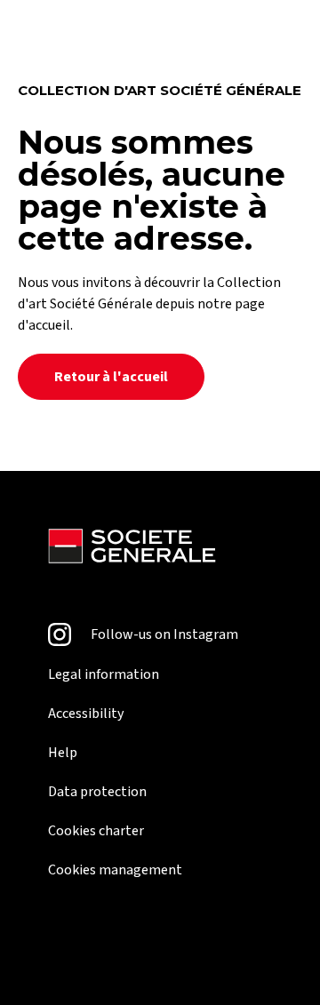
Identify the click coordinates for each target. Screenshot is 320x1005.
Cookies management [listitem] (115, 870)
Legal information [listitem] (103, 674)
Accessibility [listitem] (86, 713)
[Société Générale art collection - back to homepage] (132, 549)
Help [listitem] (62, 752)
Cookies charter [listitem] (96, 831)
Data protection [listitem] (97, 792)
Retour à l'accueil (111, 377)
